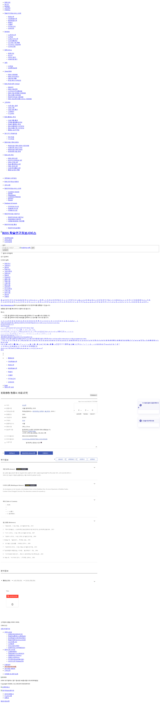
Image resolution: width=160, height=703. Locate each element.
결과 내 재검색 (8, 253)
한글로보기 (93, 395)
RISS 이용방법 (13, 74)
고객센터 (7, 8)
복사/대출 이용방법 (14, 95)
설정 (5, 62)
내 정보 (10, 66)
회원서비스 (8, 50)
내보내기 (60, 459)
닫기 (2, 350)
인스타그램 (8, 696)
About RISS (8, 71)
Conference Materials (14, 197)
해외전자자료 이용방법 (15, 97)
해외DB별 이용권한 (14, 219)
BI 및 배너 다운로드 (14, 80)
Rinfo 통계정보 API (14, 164)
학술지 (10, 22)
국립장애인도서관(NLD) (16, 653)
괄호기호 (7, 279)
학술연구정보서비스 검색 (12, 13)
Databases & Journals (10, 203)
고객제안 (11, 111)
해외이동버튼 (5, 701)
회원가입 (7, 2)
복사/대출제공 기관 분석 (16, 126)
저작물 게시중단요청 (11, 674)
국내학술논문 (12, 18)
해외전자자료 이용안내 (12, 214)
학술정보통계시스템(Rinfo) (17, 636)
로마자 (6, 294)
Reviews (10, 198)
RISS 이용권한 (13, 89)
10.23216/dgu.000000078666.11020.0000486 (34, 439)
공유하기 (82, 459)
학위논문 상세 (9, 387)
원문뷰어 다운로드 (10, 178)
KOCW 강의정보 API (15, 160)
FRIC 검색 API (13, 166)
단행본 (10, 24)
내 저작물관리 (12, 41)
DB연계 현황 (12, 78)
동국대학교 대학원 (38, 411)
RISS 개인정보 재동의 (11, 181)
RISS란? (10, 87)
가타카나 (7, 265)
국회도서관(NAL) (14, 657)
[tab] (6, 580)
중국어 (6, 267)
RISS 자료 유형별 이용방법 (17, 93)
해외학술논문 (12, 20)
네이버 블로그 (9, 694)
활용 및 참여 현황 (14, 170)
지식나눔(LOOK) (13, 646)
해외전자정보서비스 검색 (12, 188)
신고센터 (11, 113)
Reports (10, 200)
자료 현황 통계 (13, 120)
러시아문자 (8, 289)
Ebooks (10, 193)
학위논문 (11, 16)
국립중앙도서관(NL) (14, 655)
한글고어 (7, 269)
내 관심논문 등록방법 (15, 91)
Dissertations (12, 195)
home (6, 385)
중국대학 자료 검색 (14, 151)
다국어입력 (8, 242)
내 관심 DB (11, 46)
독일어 (6, 275)
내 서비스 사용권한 (14, 44)
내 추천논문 (12, 35)
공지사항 (7, 185)
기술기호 (7, 283)
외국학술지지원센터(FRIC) (17, 638)
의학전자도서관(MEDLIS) (16, 647)
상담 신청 (11, 107)
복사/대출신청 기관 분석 (16, 128)
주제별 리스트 (12, 210)
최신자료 (11, 137)
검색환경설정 (12, 68)
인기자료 (11, 139)
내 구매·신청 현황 (14, 42)
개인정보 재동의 (9, 668)
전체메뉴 (7, 10)
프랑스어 (7, 273)
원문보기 (12, 453)
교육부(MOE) (12, 651)
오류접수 (92, 459)
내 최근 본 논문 (13, 39)
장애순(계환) (32, 431)
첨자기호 (7, 285)
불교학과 (47, 411)
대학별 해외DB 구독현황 (16, 221)
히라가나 (7, 263)
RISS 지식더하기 (13, 76)
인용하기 (45, 453)
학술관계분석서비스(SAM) (17, 640)
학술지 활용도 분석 (14, 124)
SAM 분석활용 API (14, 168)
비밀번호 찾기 (12, 59)
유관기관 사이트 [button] (9, 649)
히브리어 (7, 277)
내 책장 (10, 37)
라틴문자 (7, 287)
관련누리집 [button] (8, 632)
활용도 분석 (6, 580)
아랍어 (6, 296)
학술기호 (7, 281)
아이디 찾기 (12, 57)
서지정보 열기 (96, 446)
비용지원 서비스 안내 (15, 147)
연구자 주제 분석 (30, 580)
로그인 (6, 4)
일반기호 (7, 292)
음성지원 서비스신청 (28, 453)
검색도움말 (8, 240)
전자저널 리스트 (13, 206)
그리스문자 (8, 271)
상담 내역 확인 (13, 109)
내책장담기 (71, 459)
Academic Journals (13, 192)
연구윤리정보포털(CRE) (16, 659)
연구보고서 (12, 26)
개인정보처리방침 (10, 666)
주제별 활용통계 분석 (15, 122)
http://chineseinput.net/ (7, 305)
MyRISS (7, 6)
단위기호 (7, 290)
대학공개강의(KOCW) (15, 634)
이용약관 (7, 664)
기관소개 (7, 670)
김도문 (24, 405)
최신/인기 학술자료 (10, 133)
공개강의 (11, 28)
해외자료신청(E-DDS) (11, 142)
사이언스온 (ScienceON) (16, 661)
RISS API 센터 (9, 155)
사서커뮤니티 (12, 642)
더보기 (94, 467)
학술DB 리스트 (13, 208)
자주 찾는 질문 (13, 105)
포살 (23, 420)
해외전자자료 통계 (10, 224)
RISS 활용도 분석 (10, 117)
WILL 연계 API (13, 162)
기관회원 (11, 644)
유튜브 (6, 698)
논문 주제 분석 (18, 580)
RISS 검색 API (12, 158)
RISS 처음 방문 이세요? (12, 84)
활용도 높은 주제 (13, 130)
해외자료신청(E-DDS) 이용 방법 (18, 145)
